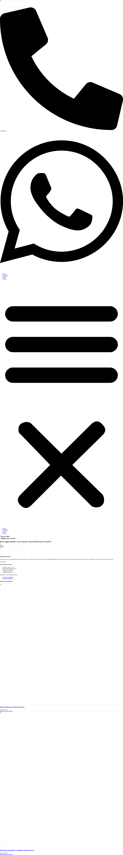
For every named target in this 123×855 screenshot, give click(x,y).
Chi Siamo (5, 275)
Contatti (4, 278)
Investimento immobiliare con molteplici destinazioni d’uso (17, 850)
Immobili (5, 276)
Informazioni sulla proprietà (6, 711)
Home (4, 273)
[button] (61, 404)
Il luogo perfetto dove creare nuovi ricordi (12, 707)
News (4, 277)
